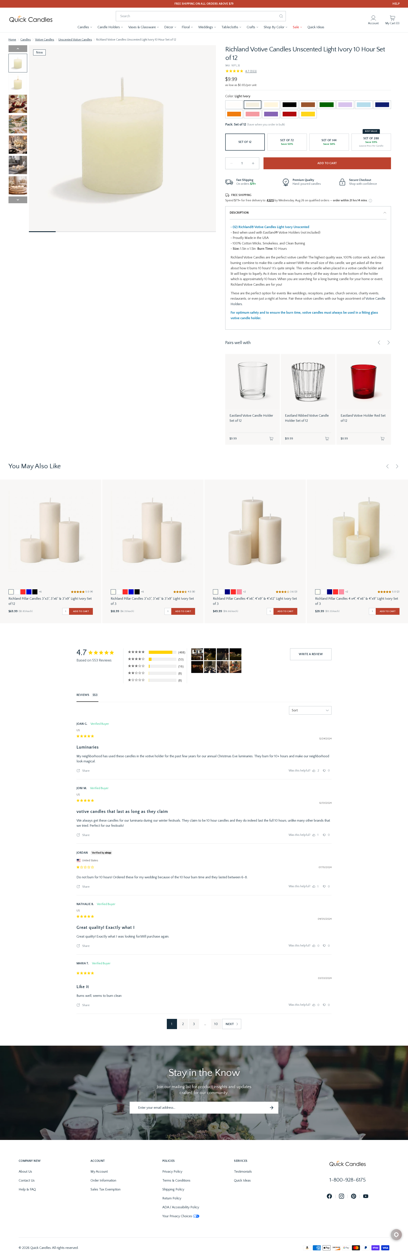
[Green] (326, 104)
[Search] (281, 16)
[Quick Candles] (30, 20)
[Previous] (379, 342)
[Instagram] (341, 1196)
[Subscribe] (271, 1107)
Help (396, 4)
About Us (25, 1171)
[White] (234, 104)
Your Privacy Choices (177, 1216)
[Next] (388, 342)
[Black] (289, 104)
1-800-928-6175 (348, 1180)
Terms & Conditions (176, 1180)
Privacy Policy (172, 1171)
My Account (99, 1171)
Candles (25, 39)
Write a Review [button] (311, 654)
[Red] (289, 114)
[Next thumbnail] (17, 199)
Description (239, 212)
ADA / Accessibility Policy (180, 1207)
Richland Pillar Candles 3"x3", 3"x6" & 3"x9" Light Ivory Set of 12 (50, 601)
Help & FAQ (27, 1189)
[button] (85, 27)
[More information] (370, 200)
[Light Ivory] (252, 104)
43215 (270, 200)
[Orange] (234, 114)
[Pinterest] (353, 1196)
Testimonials (243, 1171)
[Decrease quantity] (231, 163)
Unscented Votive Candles (75, 39)
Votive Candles (44, 39)
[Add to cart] (271, 438)
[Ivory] (271, 104)
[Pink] (252, 114)
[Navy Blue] (382, 104)
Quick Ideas (242, 1180)
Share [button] (86, 771)
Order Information (103, 1180)
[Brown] (308, 104)
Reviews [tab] (82, 695)
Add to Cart (327, 163)
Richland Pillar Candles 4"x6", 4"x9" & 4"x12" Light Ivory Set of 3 (255, 601)
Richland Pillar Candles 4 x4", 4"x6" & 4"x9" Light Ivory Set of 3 (356, 601)
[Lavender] (345, 104)
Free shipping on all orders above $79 (204, 4)
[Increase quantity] (253, 163)
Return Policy (171, 1198)
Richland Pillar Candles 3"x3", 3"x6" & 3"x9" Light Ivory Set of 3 (152, 601)
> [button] (231, 1024)
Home (12, 39)
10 (216, 1024)
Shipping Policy (173, 1189)
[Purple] (271, 114)
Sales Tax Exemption (105, 1189)
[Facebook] (329, 1196)
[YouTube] (365, 1196)
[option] (11, 591)
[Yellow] (308, 114)
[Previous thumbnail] (17, 48)
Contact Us (27, 1180)
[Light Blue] (364, 104)
